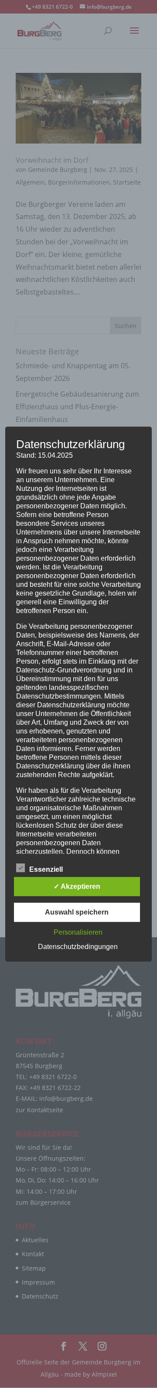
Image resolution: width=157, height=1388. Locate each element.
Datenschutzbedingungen (78, 946)
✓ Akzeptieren (77, 886)
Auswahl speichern (77, 912)
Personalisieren (78, 932)
